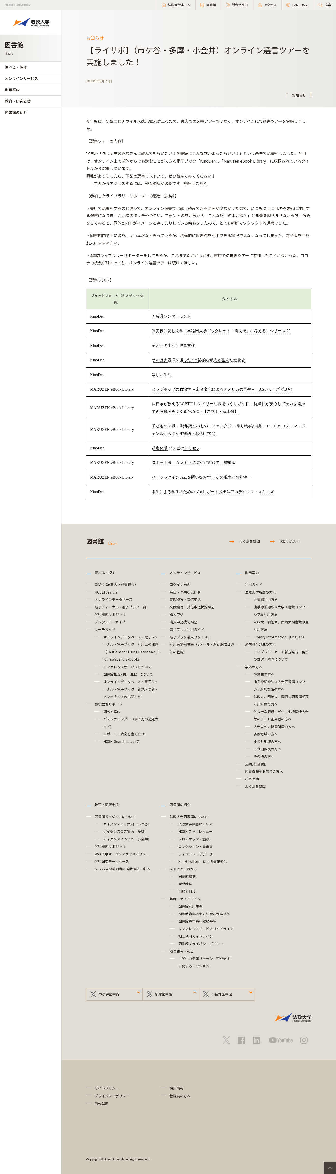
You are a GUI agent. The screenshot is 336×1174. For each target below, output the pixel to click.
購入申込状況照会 (183, 621)
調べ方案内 (112, 711)
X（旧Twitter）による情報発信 (202, 861)
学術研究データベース (112, 861)
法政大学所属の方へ (260, 592)
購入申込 (176, 614)
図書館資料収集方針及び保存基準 (204, 913)
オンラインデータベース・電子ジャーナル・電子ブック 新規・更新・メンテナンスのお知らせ (130, 689)
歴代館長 (185, 883)
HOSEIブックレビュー (195, 831)
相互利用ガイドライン (195, 936)
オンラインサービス (21, 78)
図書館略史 (187, 876)
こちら (201, 183)
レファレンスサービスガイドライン (205, 928)
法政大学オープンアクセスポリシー (122, 854)
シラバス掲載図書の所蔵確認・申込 (122, 868)
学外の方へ (253, 666)
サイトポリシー (107, 1088)
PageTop (330, 1168)
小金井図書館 (221, 994)
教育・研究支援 (18, 101)
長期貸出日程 (255, 764)
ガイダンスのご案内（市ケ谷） (127, 824)
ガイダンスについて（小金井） (127, 839)
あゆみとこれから (183, 868)
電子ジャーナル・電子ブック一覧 (120, 606)
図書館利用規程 (190, 906)
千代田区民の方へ (267, 749)
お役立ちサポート (108, 704)
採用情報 (176, 1088)
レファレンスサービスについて (127, 666)
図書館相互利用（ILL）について (128, 674)
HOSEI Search (106, 592)
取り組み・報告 (182, 951)
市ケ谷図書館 (109, 994)
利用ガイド (253, 584)
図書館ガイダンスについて (115, 816)
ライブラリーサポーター (197, 854)
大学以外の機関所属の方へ (274, 726)
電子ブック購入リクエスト (190, 636)
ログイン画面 (180, 584)
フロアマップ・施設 (193, 839)
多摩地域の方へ (266, 734)
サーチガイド (105, 629)
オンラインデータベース (113, 599)
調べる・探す (16, 67)
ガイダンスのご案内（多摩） (125, 831)
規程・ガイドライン (185, 898)
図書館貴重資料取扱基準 (197, 921)
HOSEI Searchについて (121, 741)
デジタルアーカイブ (110, 621)
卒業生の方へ (264, 674)
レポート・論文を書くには (124, 734)
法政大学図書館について (189, 816)
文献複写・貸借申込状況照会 (192, 606)
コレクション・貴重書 (195, 846)
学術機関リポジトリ (110, 614)
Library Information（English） (280, 636)
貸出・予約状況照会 (185, 592)
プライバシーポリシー (112, 1095)
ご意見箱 (252, 778)
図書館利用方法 (266, 599)
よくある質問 (249, 541)
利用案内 (12, 89)
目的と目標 (187, 891)
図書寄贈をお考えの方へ (264, 771)
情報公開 (101, 1103)
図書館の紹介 (16, 112)
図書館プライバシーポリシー (200, 943)
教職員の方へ (180, 1095)
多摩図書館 (163, 994)
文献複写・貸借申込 (185, 599)
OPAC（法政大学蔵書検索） (116, 584)
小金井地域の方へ (267, 741)
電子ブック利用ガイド (187, 629)
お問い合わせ (289, 541)
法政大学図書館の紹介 (195, 824)
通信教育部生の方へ (260, 644)
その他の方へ (264, 756)
